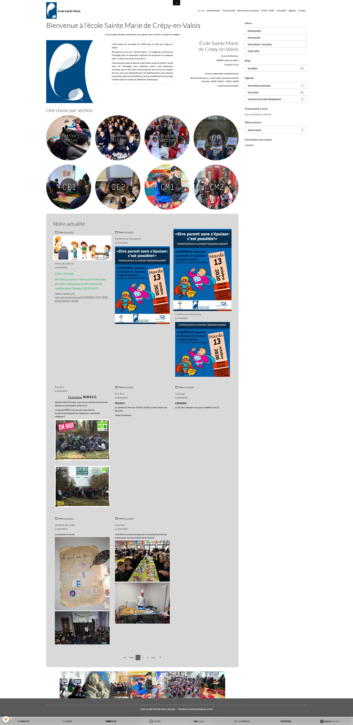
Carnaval (180, 393)
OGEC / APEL (267, 10)
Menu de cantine (64, 263)
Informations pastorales (275, 85)
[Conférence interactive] (142, 285)
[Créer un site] (23, 721)
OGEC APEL (254, 51)
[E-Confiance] (242, 721)
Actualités (281, 10)
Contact (302, 10)
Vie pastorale (228, 10)
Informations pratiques (248, 10)
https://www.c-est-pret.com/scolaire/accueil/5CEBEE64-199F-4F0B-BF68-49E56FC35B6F (81, 297)
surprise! (120, 525)
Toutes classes (275, 129)
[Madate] (67, 721)
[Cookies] (6, 719)
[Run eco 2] (82, 486)
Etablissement (213, 10)
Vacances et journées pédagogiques (275, 99)
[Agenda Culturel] (329, 721)
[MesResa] (111, 721)
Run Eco (59, 387)
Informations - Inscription (260, 44)
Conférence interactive (128, 238)
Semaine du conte (65, 525)
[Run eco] (82, 439)
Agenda (292, 10)
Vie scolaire (275, 92)
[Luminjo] (286, 721)
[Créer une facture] (198, 721)
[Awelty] (154, 721)
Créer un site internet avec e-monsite (157, 708)
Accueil (201, 10)
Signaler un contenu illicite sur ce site (195, 708)
